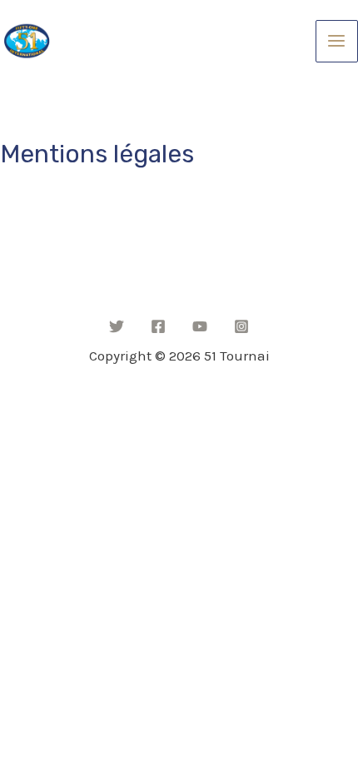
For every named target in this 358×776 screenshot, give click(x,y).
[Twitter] (116, 326)
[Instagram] (241, 326)
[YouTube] (199, 326)
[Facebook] (158, 326)
